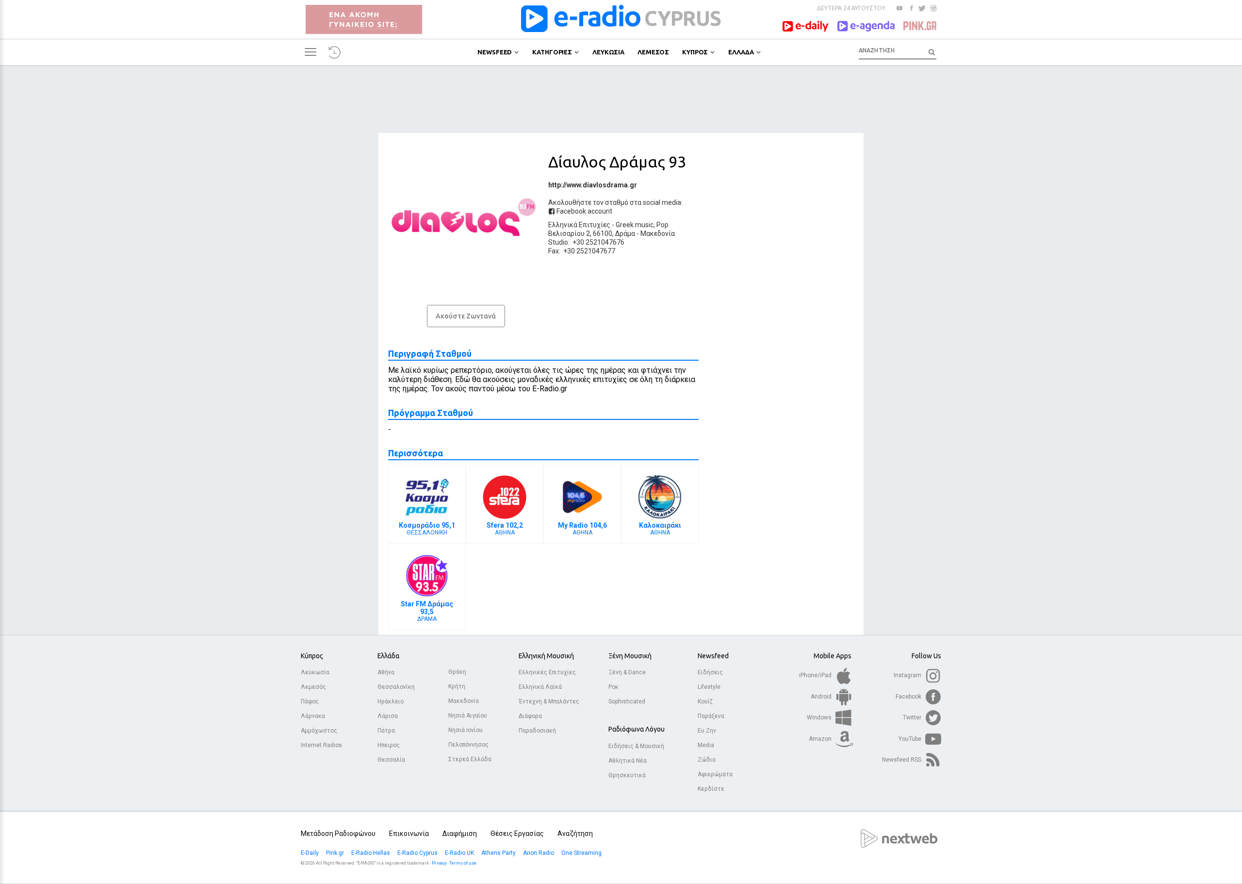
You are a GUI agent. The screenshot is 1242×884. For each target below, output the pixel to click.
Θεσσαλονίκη (396, 687)
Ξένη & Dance (627, 672)
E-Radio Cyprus (418, 853)
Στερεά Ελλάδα (469, 759)
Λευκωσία (315, 672)
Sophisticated (626, 701)
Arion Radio (539, 853)
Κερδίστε (711, 788)
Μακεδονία (657, 233)
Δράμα (625, 233)
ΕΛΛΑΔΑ (740, 52)
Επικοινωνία (409, 833)
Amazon (821, 738)
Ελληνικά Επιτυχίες (579, 225)
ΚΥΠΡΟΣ (695, 52)
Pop (662, 225)
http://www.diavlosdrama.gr (592, 185)
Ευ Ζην (707, 730)
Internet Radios (321, 745)
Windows (820, 717)
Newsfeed (713, 656)
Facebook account (583, 211)
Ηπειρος (388, 745)
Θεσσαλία (391, 759)
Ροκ (613, 687)
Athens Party (499, 853)
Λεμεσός (313, 687)
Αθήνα (385, 672)
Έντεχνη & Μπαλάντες (549, 701)
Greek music (635, 225)
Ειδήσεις (710, 672)
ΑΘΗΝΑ (505, 528)
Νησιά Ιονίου (465, 730)
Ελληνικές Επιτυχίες (547, 672)
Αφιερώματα (715, 774)
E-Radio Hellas (371, 853)
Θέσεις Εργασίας (517, 833)
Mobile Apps (832, 656)
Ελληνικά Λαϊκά (540, 687)
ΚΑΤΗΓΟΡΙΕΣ (552, 52)
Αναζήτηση (575, 833)
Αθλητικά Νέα (627, 760)
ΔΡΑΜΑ (427, 611)
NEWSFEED (494, 52)
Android (822, 696)
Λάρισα (387, 716)
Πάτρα (386, 730)
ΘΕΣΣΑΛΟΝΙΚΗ (427, 528)
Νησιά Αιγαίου (467, 715)
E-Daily (310, 853)
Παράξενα (711, 716)
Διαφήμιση (459, 833)
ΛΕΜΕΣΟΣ (653, 52)
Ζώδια (707, 759)
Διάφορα (530, 716)
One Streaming (582, 853)
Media (706, 745)
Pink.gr (335, 853)
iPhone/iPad (816, 675)
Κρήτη (456, 686)
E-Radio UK (460, 853)
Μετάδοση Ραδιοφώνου (338, 833)
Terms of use (462, 863)
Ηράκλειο (390, 701)
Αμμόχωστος (319, 730)
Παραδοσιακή (537, 730)
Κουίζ (705, 701)
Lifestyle (709, 687)
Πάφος (310, 701)
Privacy (439, 863)
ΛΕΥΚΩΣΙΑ (608, 52)
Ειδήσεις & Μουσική (636, 746)
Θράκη (457, 671)
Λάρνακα (313, 716)
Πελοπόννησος (468, 744)
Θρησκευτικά (627, 775)
